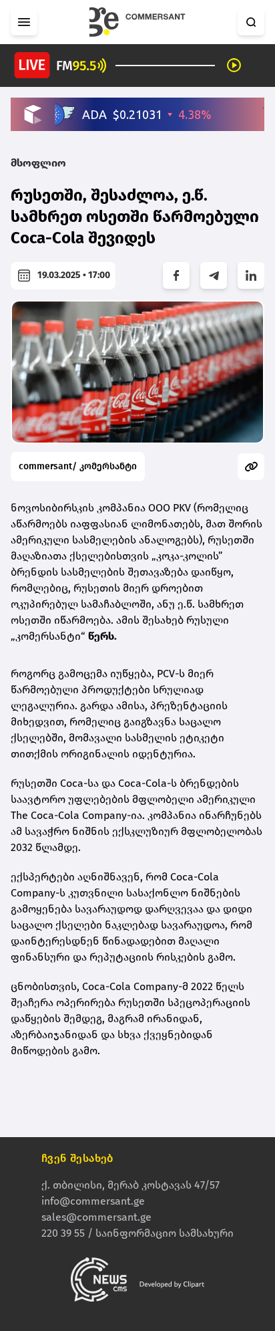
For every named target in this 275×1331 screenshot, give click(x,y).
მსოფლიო (38, 162)
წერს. (102, 636)
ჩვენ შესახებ (77, 1158)
